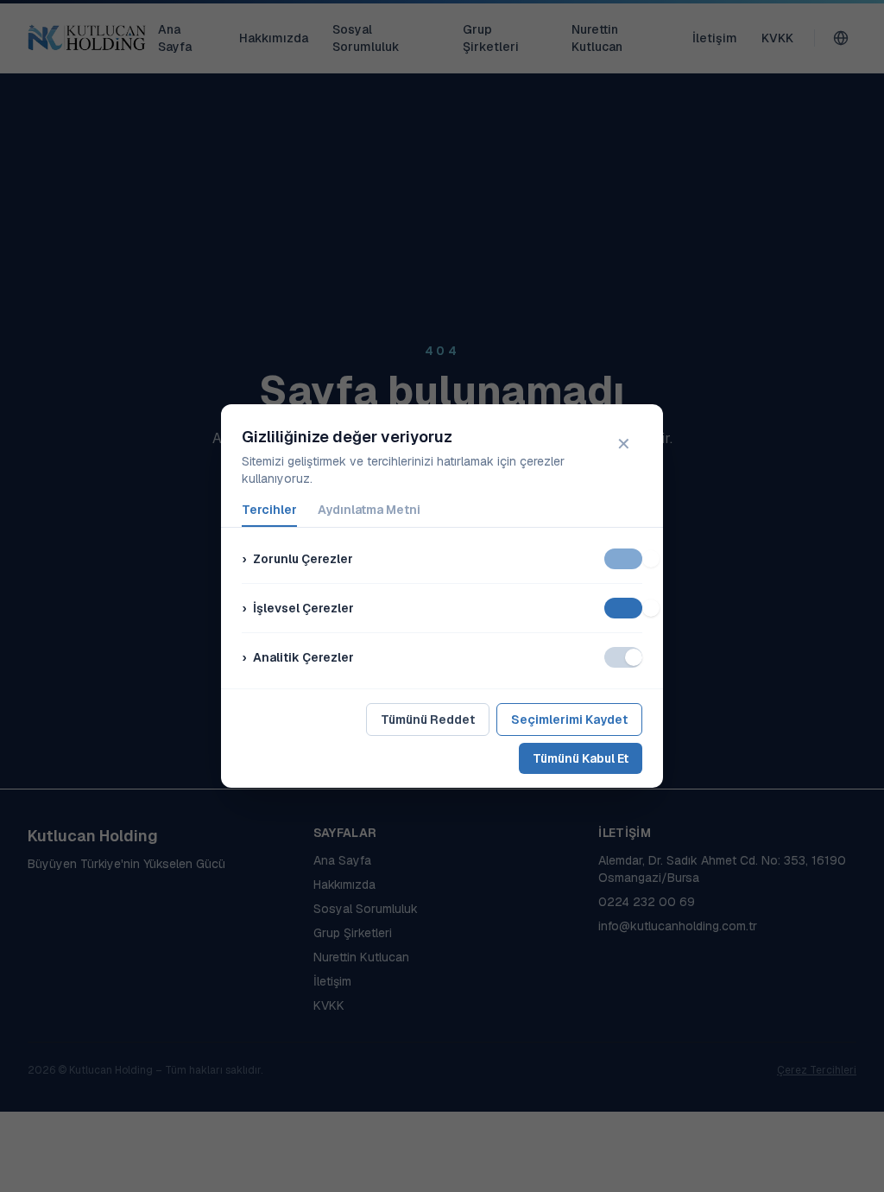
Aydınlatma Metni (369, 509)
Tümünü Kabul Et (580, 758)
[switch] (623, 558)
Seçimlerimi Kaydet (569, 719)
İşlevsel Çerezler (298, 608)
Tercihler (269, 509)
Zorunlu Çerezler (297, 559)
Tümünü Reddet (428, 719)
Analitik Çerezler (298, 657)
